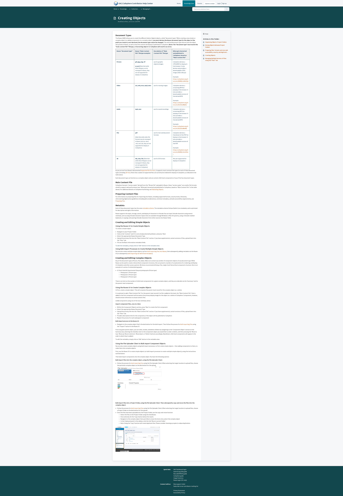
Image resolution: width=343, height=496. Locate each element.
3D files (128, 172)
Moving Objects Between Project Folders (215, 46)
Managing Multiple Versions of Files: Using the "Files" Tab (216, 59)
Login (219, 3)
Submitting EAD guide (180, 471)
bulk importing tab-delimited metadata (140, 253)
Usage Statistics (178, 478)
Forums (199, 3)
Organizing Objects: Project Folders (216, 42)
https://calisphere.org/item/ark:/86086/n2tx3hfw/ (180, 152)
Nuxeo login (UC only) (180, 480)
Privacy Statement (179, 490)
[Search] (226, 9)
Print (206, 34)
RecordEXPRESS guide (180, 474)
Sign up (224, 3)
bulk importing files (186, 324)
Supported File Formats (148, 170)
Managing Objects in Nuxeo (151, 9)
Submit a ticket (210, 3)
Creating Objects (210, 55)
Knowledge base (189, 3)
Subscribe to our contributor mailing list (185, 486)
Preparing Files (120, 201)
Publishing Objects (157, 189)
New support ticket (179, 484)
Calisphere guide (178, 476)
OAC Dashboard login (179, 469)
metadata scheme (148, 208)
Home (179, 3)
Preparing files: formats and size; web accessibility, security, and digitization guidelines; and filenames (216, 51)
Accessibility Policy (179, 493)
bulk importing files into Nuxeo (156, 251)
